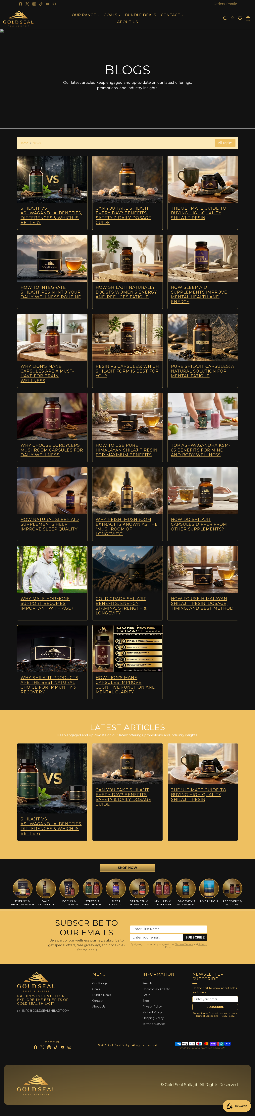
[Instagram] (34, 4)
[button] (225, 18)
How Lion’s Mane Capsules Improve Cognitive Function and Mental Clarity (126, 684)
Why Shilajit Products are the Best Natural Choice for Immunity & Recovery (49, 684)
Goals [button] (110, 15)
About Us (127, 22)
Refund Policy (152, 1012)
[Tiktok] (40, 4)
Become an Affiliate (156, 989)
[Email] (54, 4)
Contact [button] (170, 15)
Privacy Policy (152, 1006)
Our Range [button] (84, 15)
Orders (219, 4)
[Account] (232, 18)
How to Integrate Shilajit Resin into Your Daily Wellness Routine (51, 292)
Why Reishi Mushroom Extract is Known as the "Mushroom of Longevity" (127, 526)
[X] (27, 4)
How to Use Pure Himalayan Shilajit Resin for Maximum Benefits (126, 450)
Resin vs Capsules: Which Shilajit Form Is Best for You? (127, 371)
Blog (145, 1001)
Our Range (100, 983)
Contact (97, 1001)
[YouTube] (47, 4)
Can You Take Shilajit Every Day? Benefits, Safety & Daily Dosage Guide (123, 215)
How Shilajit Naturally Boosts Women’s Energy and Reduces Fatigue (126, 292)
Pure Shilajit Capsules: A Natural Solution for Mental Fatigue (202, 371)
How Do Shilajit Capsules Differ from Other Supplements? (199, 524)
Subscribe (195, 937)
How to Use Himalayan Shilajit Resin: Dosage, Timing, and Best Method (202, 603)
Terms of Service (184, 944)
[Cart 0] (248, 18)
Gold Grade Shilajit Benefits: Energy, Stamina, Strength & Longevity (121, 605)
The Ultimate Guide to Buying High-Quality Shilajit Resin (198, 213)
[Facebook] (20, 4)
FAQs (146, 995)
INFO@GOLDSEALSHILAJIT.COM (46, 1010)
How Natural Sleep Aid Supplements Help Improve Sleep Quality (50, 524)
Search (147, 983)
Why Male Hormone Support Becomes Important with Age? (47, 603)
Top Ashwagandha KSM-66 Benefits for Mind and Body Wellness (200, 450)
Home (24, 143)
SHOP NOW (127, 868)
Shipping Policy (153, 1018)
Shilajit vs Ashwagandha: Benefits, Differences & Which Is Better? (51, 215)
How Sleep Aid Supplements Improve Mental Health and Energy (199, 294)
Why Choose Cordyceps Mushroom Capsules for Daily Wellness (52, 450)
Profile (231, 4)
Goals (96, 989)
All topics (225, 143)
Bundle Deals (140, 15)
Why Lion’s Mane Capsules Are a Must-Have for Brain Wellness (47, 373)
